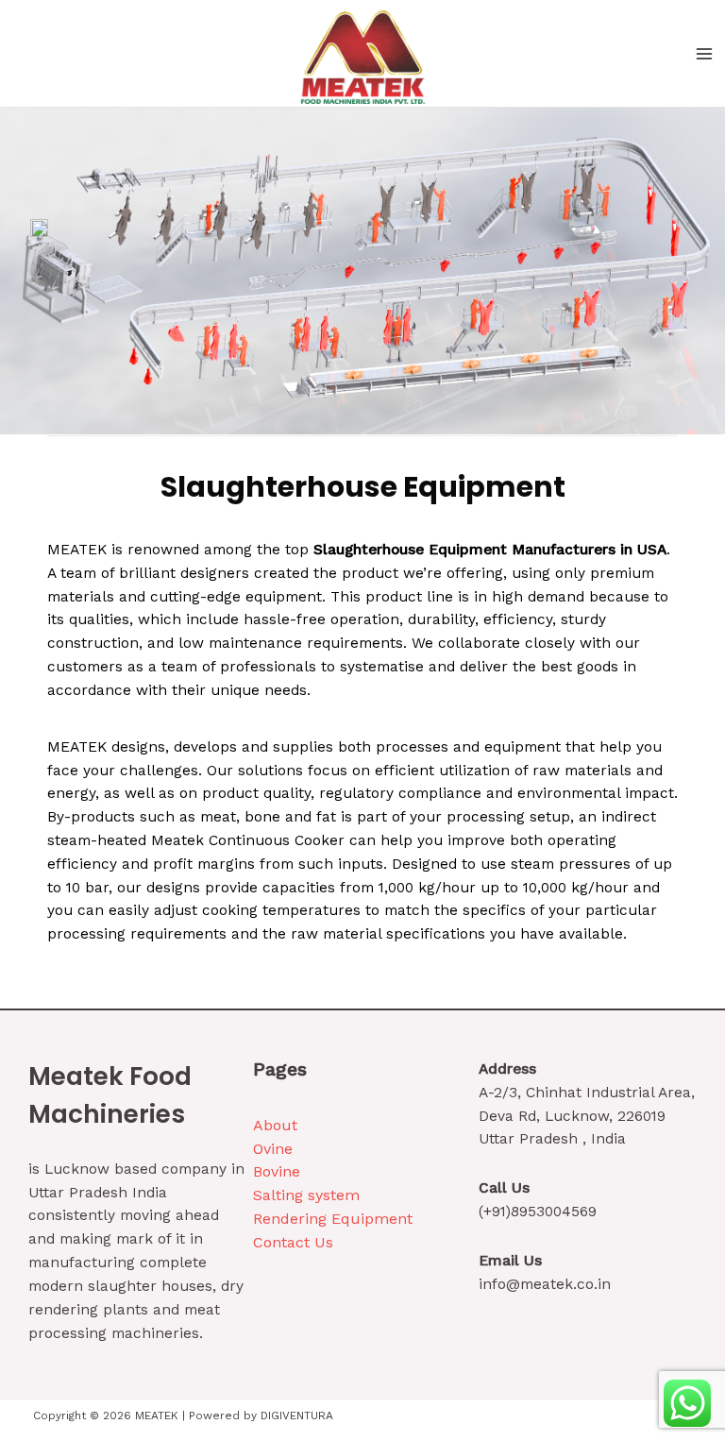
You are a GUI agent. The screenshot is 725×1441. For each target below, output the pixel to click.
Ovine (273, 1149)
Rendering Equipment (333, 1219)
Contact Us (293, 1242)
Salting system (306, 1195)
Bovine (276, 1171)
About (275, 1125)
